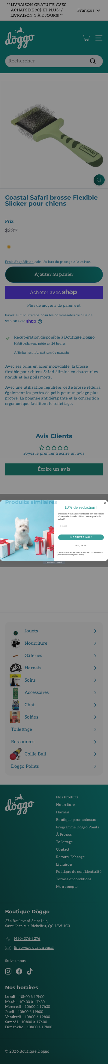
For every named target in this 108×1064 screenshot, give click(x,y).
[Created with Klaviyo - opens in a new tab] (54, 562)
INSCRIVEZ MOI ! (81, 537)
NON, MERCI (81, 545)
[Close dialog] (104, 503)
